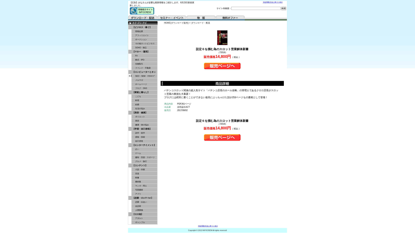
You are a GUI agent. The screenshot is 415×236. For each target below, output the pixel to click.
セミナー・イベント (171, 17)
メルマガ (139, 80)
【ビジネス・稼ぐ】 (142, 27)
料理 (137, 100)
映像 (137, 178)
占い (137, 149)
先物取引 (139, 64)
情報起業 (139, 31)
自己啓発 (139, 141)
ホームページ (141, 84)
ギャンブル (140, 222)
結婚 (137, 104)
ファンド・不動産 (143, 68)
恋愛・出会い (141, 202)
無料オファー (230, 17)
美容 (137, 121)
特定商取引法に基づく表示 (273, 2)
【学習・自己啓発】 (142, 129)
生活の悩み (140, 109)
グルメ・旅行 (141, 161)
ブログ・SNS (141, 88)
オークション (141, 39)
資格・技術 (140, 137)
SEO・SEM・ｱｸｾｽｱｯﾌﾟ (145, 76)
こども (138, 96)
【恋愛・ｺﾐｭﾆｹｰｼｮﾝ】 (143, 198)
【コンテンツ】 (140, 165)
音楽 (137, 174)
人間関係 (139, 210)
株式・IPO (139, 60)
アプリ (138, 194)
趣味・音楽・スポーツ (145, 157)
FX (136, 56)
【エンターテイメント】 (144, 145)
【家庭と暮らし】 (141, 92)
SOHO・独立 (141, 48)
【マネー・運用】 (141, 51)
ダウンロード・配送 (142, 17)
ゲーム (138, 153)
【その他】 (138, 214)
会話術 (138, 206)
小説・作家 (140, 169)
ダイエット (140, 117)
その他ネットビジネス (145, 44)
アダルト (139, 218)
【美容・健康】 (140, 112)
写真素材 (139, 190)
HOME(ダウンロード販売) (176, 23)
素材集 (138, 182)
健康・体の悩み (142, 125)
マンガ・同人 (141, 186)
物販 (201, 17)
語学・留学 (140, 133)
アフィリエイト (142, 35)
